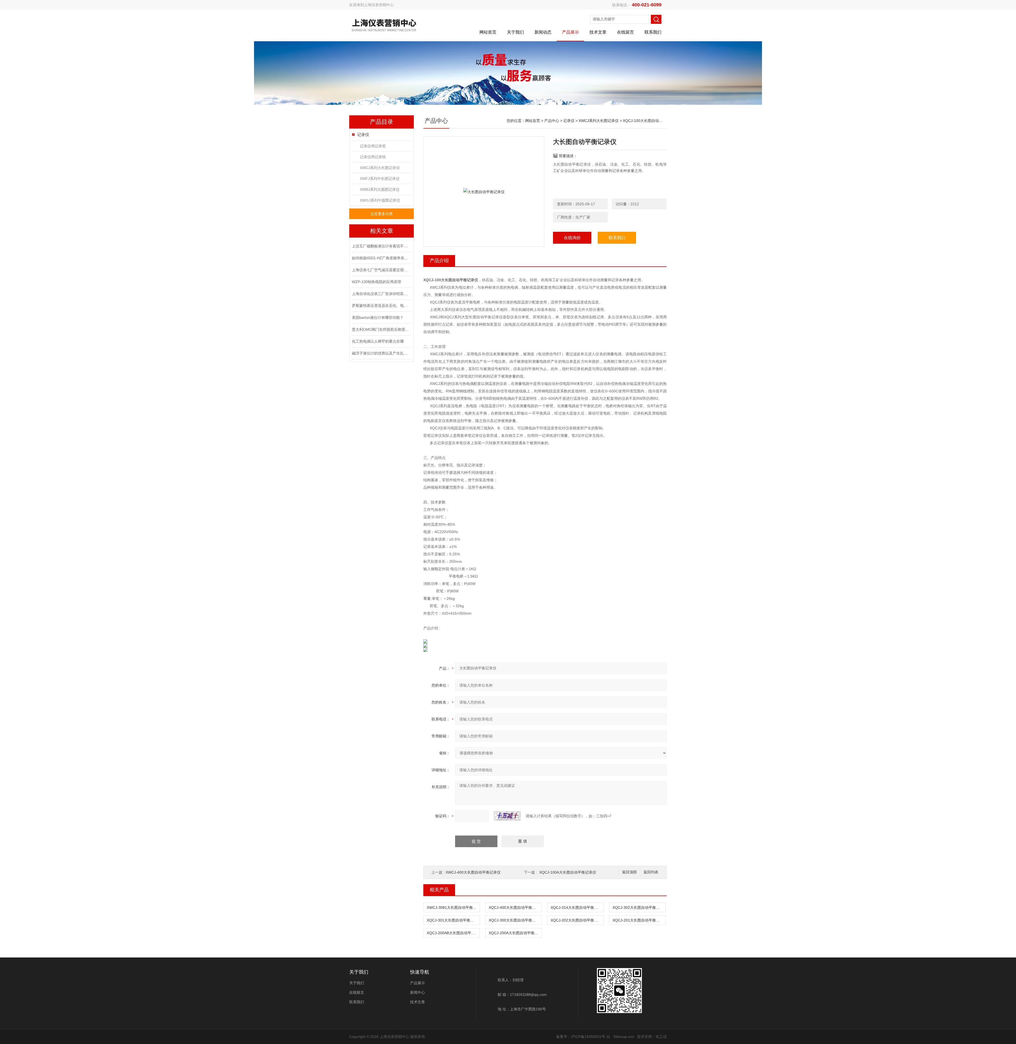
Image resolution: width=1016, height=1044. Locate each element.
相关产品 (439, 889)
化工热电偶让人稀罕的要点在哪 (378, 341)
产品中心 (551, 121)
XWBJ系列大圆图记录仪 (380, 189)
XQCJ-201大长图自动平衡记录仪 (639, 920)
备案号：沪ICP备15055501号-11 (583, 1036)
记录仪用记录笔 (373, 146)
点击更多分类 (381, 214)
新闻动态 (542, 32)
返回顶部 (629, 872)
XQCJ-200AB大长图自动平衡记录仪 (453, 933)
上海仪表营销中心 (379, 5)
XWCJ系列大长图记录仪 (380, 168)
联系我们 (653, 32)
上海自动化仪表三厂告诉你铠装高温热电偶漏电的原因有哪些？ (381, 294)
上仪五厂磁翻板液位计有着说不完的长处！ (381, 246)
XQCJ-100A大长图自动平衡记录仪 (567, 872)
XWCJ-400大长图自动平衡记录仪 (473, 872)
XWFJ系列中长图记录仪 (380, 178)
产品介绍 (439, 260)
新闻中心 (417, 992)
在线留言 (625, 32)
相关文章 (381, 231)
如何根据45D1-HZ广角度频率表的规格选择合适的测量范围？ (381, 258)
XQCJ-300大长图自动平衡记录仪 (515, 920)
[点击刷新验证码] (507, 815)
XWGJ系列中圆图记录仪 (380, 200)
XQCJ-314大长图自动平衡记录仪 (577, 907)
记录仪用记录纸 (373, 157)
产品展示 (570, 32)
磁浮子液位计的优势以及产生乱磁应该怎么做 (381, 353)
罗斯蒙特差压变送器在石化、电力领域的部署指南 (381, 305)
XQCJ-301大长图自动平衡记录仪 (453, 920)
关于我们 (515, 32)
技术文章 (597, 32)
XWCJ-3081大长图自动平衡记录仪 (453, 907)
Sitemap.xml (623, 1036)
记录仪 (363, 134)
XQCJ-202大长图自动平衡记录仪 (577, 920)
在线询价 (572, 237)
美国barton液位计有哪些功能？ (377, 317)
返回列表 (650, 872)
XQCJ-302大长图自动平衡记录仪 (639, 907)
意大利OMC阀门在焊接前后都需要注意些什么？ (381, 329)
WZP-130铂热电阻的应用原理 (376, 282)
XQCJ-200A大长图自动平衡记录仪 (515, 933)
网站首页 (487, 32)
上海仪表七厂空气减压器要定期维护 (381, 270)
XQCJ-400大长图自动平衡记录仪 (515, 907)
